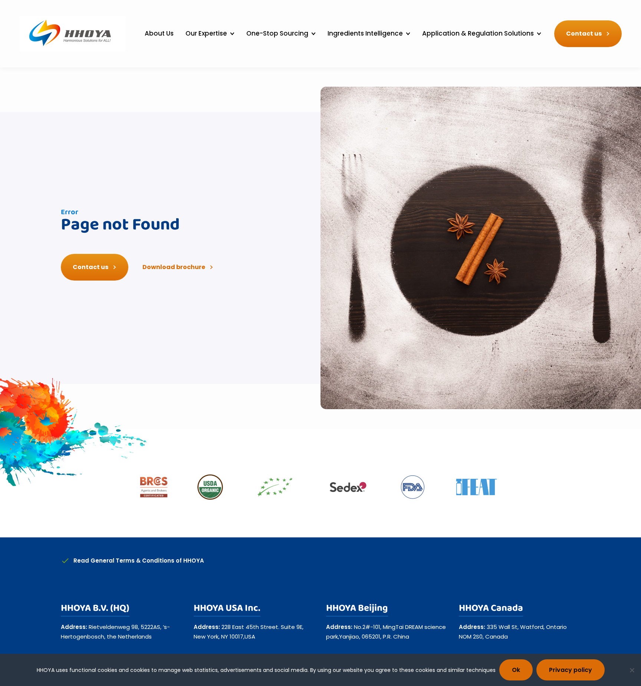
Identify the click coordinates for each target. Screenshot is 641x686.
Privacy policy (570, 670)
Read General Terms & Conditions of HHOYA (138, 560)
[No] (631, 670)
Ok (516, 670)
